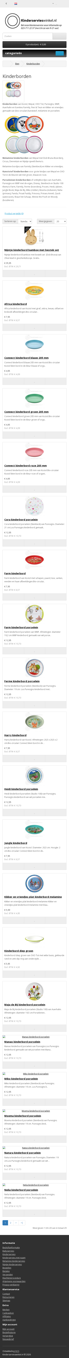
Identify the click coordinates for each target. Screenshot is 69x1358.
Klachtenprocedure (12, 1278)
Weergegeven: (45, 221)
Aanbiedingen (9, 1319)
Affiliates (7, 1316)
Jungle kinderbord (15, 843)
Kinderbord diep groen (18, 950)
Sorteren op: (10, 221)
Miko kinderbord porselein (21, 1078)
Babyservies (8, 1251)
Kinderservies (9, 1254)
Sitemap (6, 1300)
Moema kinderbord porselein (22, 1115)
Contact (6, 1293)
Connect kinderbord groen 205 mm (26, 411)
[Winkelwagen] (60, 3)
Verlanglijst (8, 1335)
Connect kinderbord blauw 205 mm (26, 357)
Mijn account (8, 1329)
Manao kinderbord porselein (22, 1041)
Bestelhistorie (9, 1332)
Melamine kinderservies (14, 1261)
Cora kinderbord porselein (21, 519)
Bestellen (7, 1267)
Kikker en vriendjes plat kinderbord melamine (33, 896)
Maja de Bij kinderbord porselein (24, 1004)
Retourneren (8, 1297)
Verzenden (8, 1274)
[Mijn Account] (52, 3)
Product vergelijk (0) (14, 213)
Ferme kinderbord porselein (22, 681)
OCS (17, 1351)
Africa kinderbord (15, 304)
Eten (17, 63)
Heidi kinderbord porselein (21, 789)
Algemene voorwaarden (14, 1281)
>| (22, 1222)
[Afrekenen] (64, 3)
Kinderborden (33, 63)
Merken (6, 1309)
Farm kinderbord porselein (21, 627)
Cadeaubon (8, 1313)
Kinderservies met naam (14, 1257)
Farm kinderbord (15, 573)
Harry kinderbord (15, 735)
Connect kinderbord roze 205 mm (25, 465)
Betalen (6, 1271)
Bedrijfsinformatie (11, 1247)
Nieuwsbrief (8, 1339)
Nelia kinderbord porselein (21, 1189)
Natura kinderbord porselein (22, 1152)
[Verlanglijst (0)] (56, 3)
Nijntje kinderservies (12, 1264)
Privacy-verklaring (11, 1284)
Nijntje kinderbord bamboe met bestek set (31, 250)
